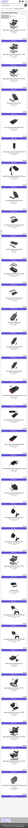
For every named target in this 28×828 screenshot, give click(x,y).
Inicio (2, 8)
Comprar (15, 40)
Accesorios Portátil (9, 8)
